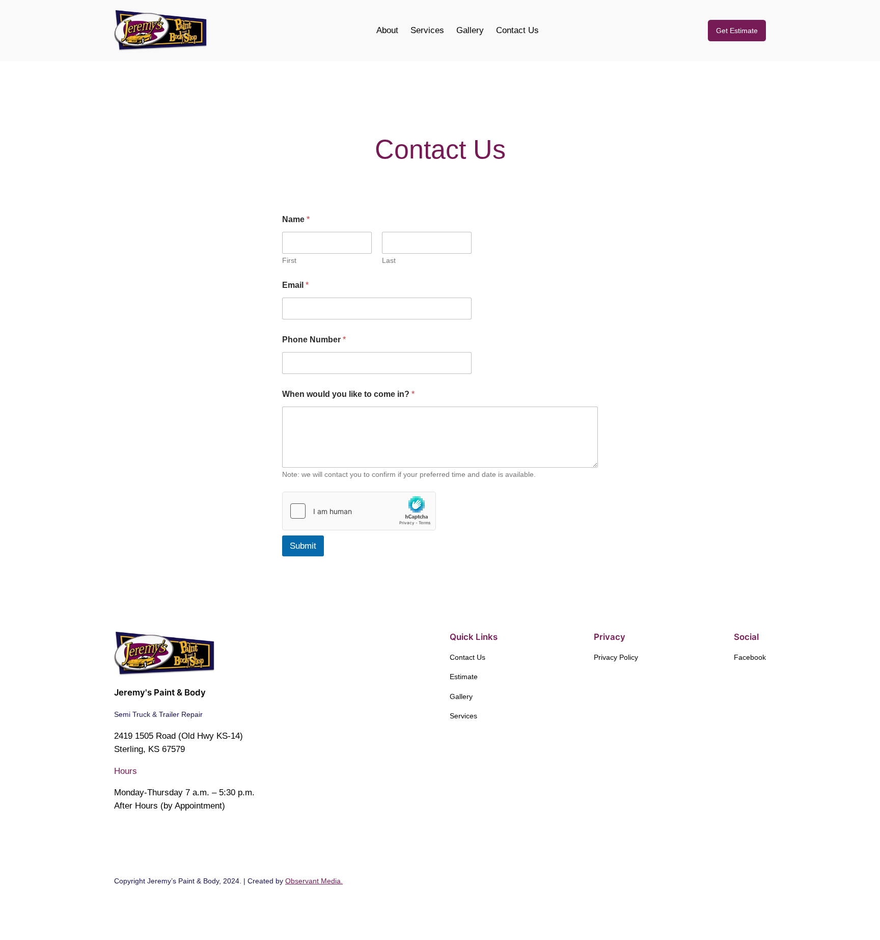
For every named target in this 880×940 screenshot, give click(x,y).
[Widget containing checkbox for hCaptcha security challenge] (359, 511)
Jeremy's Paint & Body (160, 692)
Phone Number (314, 339)
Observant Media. (314, 881)
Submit (303, 546)
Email (295, 285)
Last (389, 260)
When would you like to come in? (348, 394)
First (289, 260)
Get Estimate (737, 30)
